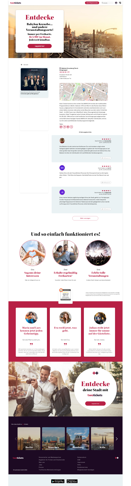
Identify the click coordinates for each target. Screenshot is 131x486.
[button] (102, 3)
